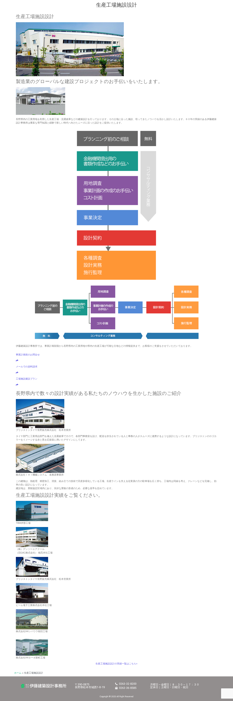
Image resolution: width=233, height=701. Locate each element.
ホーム (17, 673)
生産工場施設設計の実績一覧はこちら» (116, 663)
